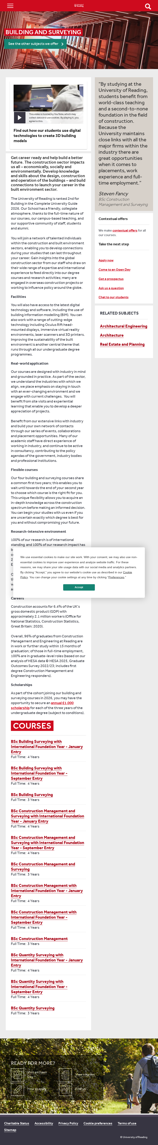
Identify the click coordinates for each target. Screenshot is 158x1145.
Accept (79, 587)
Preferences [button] (116, 577)
